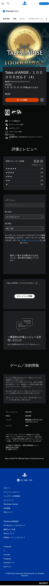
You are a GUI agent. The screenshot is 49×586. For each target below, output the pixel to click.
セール (22, 19)
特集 (14, 19)
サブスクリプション (35, 19)
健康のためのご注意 (12, 447)
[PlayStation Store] (11, 11)
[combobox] (24, 205)
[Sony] (43, 585)
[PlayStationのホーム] (24, 3)
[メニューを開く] (2, 3)
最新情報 (6, 19)
